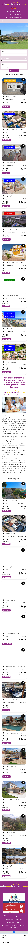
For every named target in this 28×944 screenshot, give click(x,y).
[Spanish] (15, 8)
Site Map (25, 935)
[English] (12, 8)
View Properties (14, 70)
